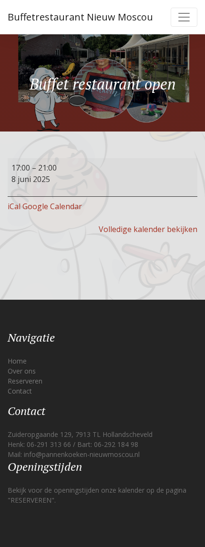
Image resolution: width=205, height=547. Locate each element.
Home (17, 360)
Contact (20, 390)
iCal (14, 206)
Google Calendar (52, 206)
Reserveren (25, 380)
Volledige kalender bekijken (148, 229)
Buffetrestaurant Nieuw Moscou (80, 16)
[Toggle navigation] (184, 17)
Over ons (22, 370)
